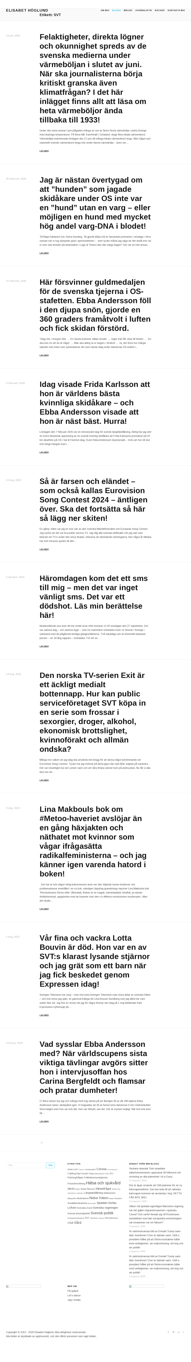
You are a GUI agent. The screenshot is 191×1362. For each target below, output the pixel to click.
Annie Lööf (73, 1169)
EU (111, 1173)
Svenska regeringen (105, 1207)
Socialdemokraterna (77, 1203)
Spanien (102, 1202)
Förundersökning (76, 1183)
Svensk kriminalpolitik (79, 1213)
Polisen (103, 1198)
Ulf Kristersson (111, 1218)
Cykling (72, 1173)
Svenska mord (84, 1208)
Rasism (111, 1198)
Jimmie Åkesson (87, 1189)
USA (70, 1222)
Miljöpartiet (72, 1198)
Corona (101, 1169)
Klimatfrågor (103, 1188)
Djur (78, 1173)
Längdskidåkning (93, 1192)
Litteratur (80, 1193)
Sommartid (92, 1203)
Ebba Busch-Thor (102, 1174)
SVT (87, 1218)
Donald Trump (87, 1173)
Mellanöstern (109, 1193)
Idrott (71, 1188)
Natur (93, 1198)
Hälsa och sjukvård (103, 1183)
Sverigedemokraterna (76, 1218)
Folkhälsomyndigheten (96, 1177)
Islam (77, 1189)
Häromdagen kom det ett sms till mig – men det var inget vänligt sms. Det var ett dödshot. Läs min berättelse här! (94, 596)
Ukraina (101, 1218)
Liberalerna (72, 1193)
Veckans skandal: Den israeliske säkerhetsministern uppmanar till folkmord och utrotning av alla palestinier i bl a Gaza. (155, 1172)
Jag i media (74, 1300)
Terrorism (94, 1218)
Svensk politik (102, 1213)
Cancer (81, 1169)
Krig (118, 1189)
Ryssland (118, 1198)
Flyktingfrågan (75, 1177)
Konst (114, 1189)
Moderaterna (83, 1198)
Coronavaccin (112, 1169)
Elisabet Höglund (27, 10)
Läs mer (44, 151)
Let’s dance (74, 1295)
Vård (77, 1222)
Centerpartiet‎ (90, 1169)
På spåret (73, 1291)
